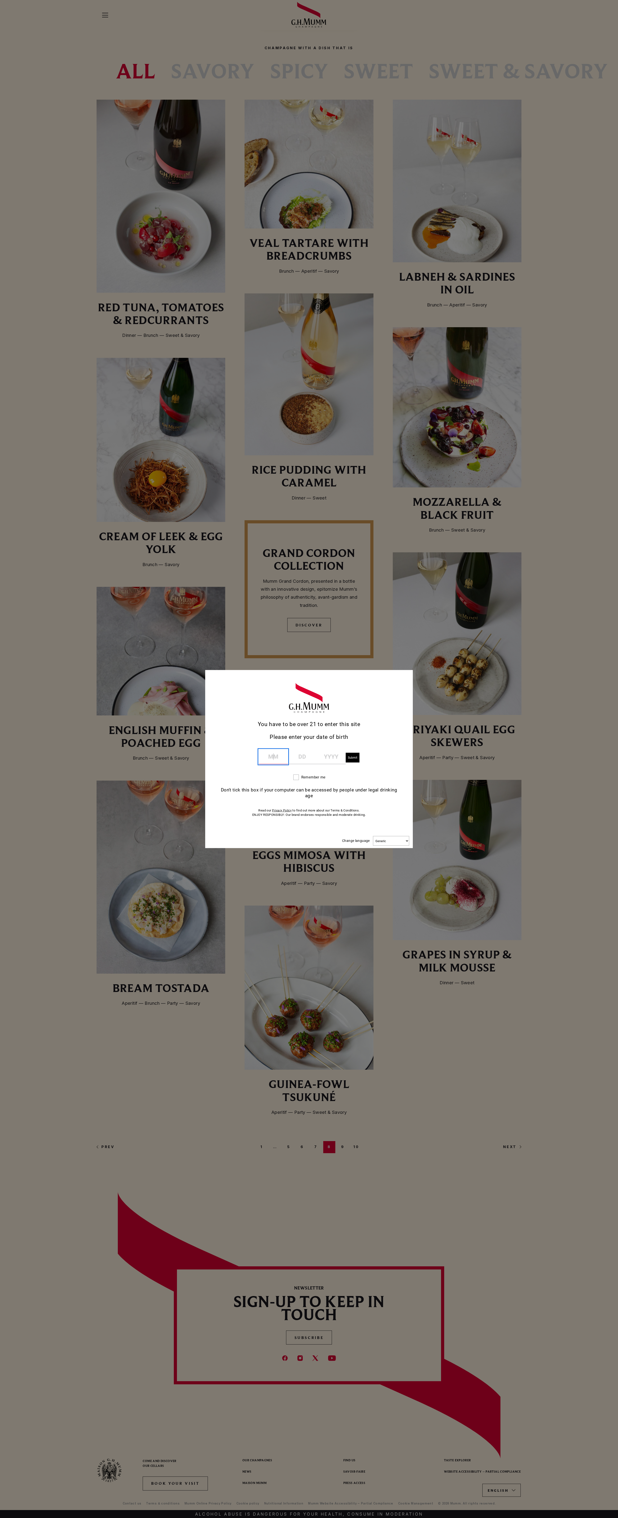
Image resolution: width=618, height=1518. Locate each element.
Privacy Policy (282, 810)
